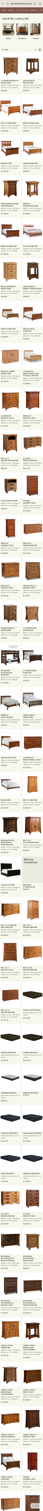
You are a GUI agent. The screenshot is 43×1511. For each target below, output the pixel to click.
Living (18, 10)
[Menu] (2, 4)
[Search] (8, 3)
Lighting (11, 10)
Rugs (4, 10)
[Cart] (40, 3)
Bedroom (34, 10)
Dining (25, 10)
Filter (6, 50)
